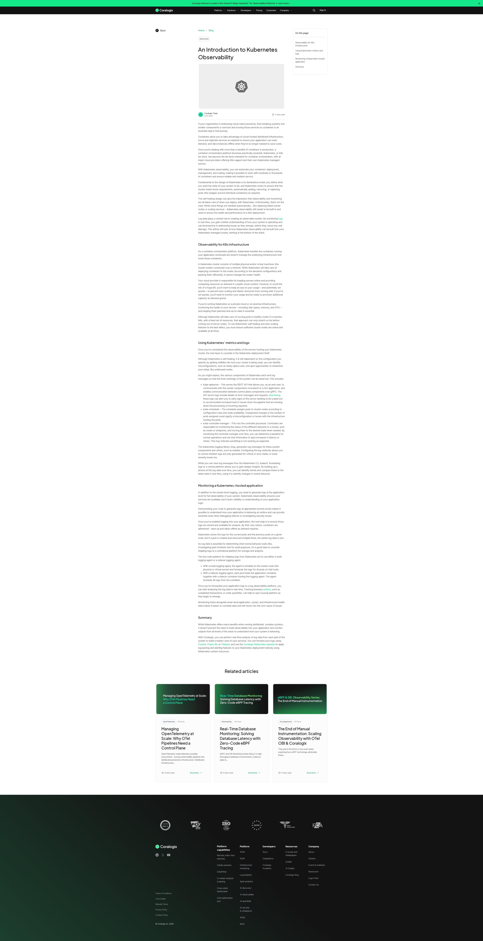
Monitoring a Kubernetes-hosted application (310, 60)
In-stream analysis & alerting (225, 880)
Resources (291, 846)
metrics (267, 589)
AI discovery (245, 888)
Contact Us (313, 884)
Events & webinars (316, 865)
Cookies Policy (161, 915)
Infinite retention (224, 865)
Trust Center (160, 899)
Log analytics (246, 875)
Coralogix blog (292, 875)
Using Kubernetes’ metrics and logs (309, 52)
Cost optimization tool (225, 899)
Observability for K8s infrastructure (304, 44)
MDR (242, 924)
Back (163, 30)
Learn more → (284, 3)
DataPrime (222, 871)
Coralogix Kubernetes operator (259, 644)
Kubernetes (204, 39)
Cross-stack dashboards (222, 890)
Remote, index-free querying (225, 857)
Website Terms (161, 904)
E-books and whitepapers (291, 853)
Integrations (268, 858)
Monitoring (274, 395)
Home (201, 30)
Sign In (323, 10)
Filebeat (225, 644)
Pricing (259, 10)
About (311, 852)
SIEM (242, 917)
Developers (246, 10)
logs (280, 218)
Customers (271, 10)
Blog (211, 30)
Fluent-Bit (212, 644)
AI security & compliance (246, 909)
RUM (242, 858)
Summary (299, 66)
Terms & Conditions (163, 893)
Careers (311, 858)
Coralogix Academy (267, 867)
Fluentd (202, 644)
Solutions (231, 10)
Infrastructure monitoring (246, 867)
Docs (265, 852)
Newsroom (313, 871)
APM (242, 852)
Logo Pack (313, 878)
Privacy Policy (161, 910)
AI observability (247, 894)
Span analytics (246, 881)
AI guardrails (245, 901)
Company (284, 10)
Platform (218, 10)
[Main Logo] (164, 10)
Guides (289, 862)
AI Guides (290, 868)
